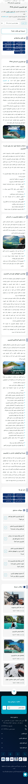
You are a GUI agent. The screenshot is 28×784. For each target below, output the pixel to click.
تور (19, 0)
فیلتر (23, 23)
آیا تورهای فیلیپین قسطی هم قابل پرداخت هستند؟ (17, 527)
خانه (23, 0)
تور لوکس (14, 0)
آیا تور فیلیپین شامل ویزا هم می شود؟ (16, 518)
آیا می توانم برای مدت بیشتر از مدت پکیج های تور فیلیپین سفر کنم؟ (16, 538)
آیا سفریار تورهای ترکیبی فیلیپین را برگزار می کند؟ (17, 575)
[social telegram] (3, 754)
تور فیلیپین (8, 0)
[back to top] (14, 691)
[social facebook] (10, 754)
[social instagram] (18, 754)
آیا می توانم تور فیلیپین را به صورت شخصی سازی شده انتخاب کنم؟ (16, 563)
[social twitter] (25, 754)
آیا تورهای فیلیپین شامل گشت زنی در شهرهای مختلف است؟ (16, 551)
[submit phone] (4, 708)
